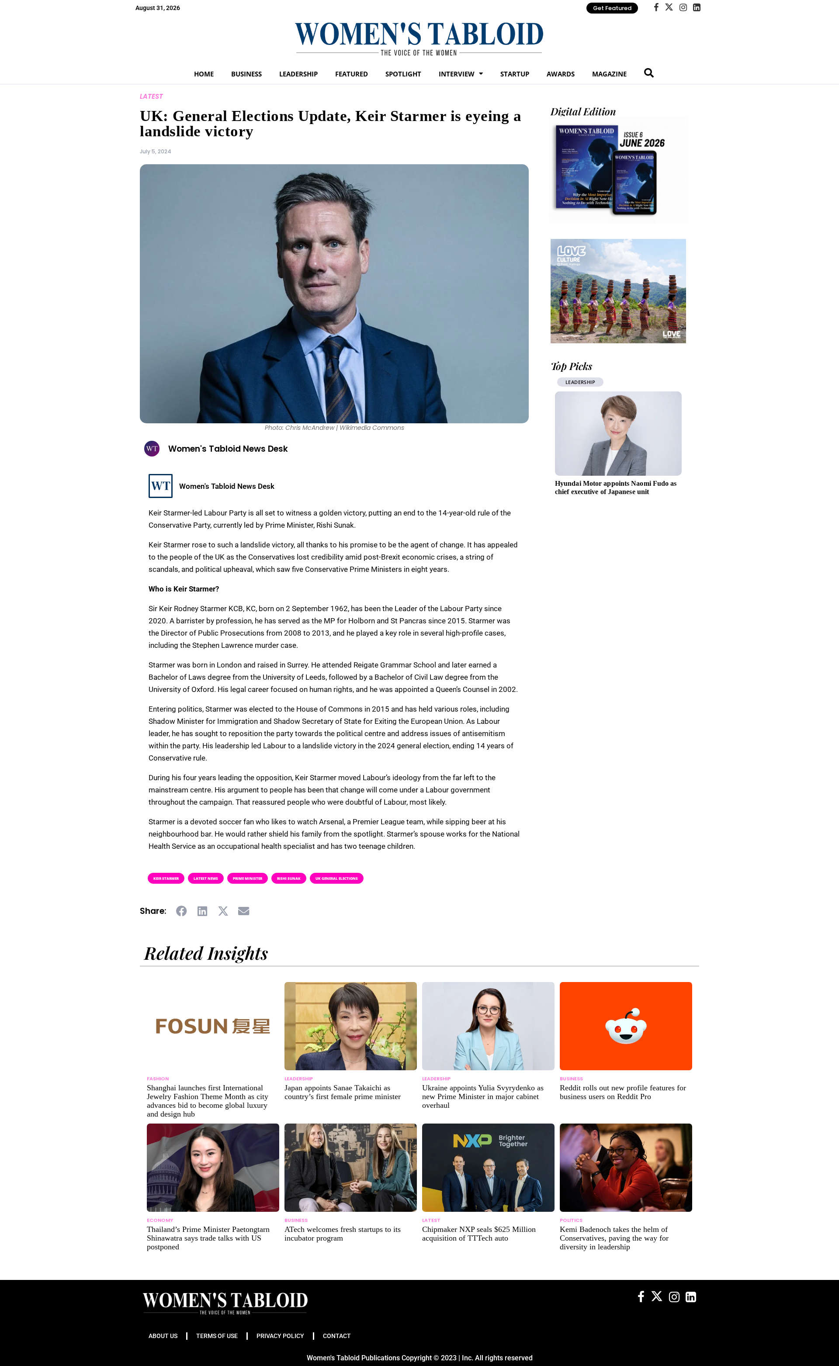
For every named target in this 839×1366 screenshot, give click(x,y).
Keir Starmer (166, 878)
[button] (182, 911)
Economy (160, 1220)
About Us (163, 1335)
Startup (514, 73)
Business (246, 73)
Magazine (609, 73)
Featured (351, 73)
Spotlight (403, 73)
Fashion (158, 1078)
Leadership (298, 73)
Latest (151, 96)
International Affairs (601, 382)
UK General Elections (336, 878)
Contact (337, 1335)
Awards (561, 73)
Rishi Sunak (289, 878)
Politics (571, 1220)
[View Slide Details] (618, 291)
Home (204, 73)
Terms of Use (217, 1335)
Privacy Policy (280, 1335)
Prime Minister (247, 878)
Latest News (206, 878)
